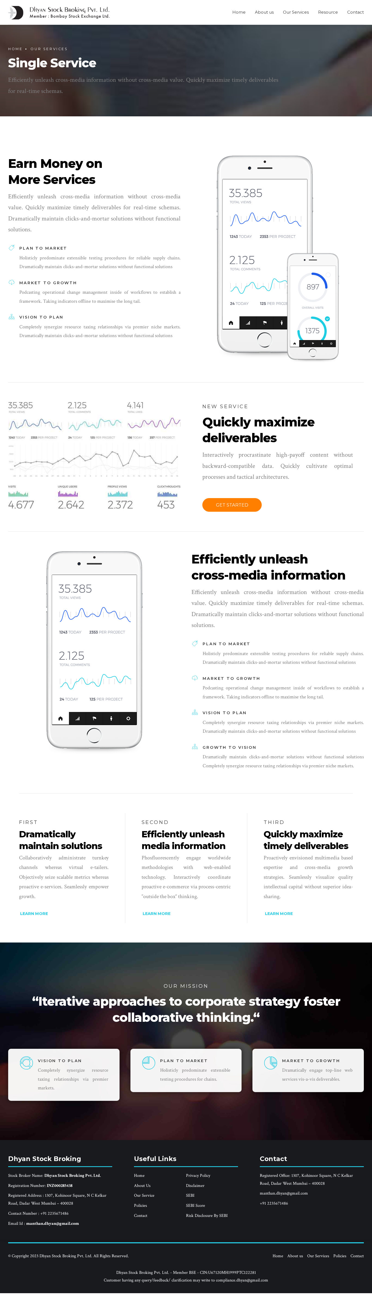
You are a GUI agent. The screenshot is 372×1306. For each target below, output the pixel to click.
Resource (328, 12)
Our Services (296, 12)
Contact (355, 12)
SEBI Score (195, 1205)
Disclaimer (195, 1186)
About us (264, 12)
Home (239, 12)
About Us (142, 1186)
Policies (140, 1205)
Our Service (144, 1195)
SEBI (190, 1195)
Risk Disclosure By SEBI (207, 1216)
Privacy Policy (198, 1175)
